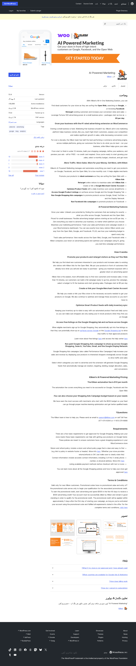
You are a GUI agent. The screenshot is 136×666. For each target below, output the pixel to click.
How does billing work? (118, 581)
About (125, 631)
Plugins (100, 637)
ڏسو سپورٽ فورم (37, 193)
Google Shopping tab (112, 331)
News (126, 634)
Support (76, 634)
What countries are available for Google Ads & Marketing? (105, 575)
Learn (77, 631)
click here (124, 507)
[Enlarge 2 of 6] (125, 535)
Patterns (100, 641)
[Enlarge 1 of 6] (125, 522)
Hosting (125, 637)
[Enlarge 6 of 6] (72, 540)
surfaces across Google (89, 331)
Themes (100, 634)
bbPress (27, 637)
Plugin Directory (122, 11)
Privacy (125, 641)
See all (11, 175)
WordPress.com (24, 631)
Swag (52, 641)
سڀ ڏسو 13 (12, 122)
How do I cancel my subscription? (114, 588)
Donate (51, 637)
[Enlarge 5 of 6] (72, 522)
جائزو (114, 86)
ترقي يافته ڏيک (39, 137)
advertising (20, 127)
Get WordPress (10, 4)
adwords (12, 127)
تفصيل (123, 86)
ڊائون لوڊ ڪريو (14, 75)
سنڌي (105, 652)
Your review (39, 175)
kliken (109, 76)
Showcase (99, 631)
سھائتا (10, 86)
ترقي (105, 86)
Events (52, 634)
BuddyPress (25, 641)
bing (17, 131)
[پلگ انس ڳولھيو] (105, 24)
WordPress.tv (73, 641)
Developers (75, 637)
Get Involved (50, 631)
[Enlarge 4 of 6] (98, 540)
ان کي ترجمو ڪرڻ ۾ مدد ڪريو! (52, 17)
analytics (23, 131)
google (11, 131)
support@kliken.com (107, 417)
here (100, 339)
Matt (28, 634)
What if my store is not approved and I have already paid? (105, 568)
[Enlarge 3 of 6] (98, 522)
